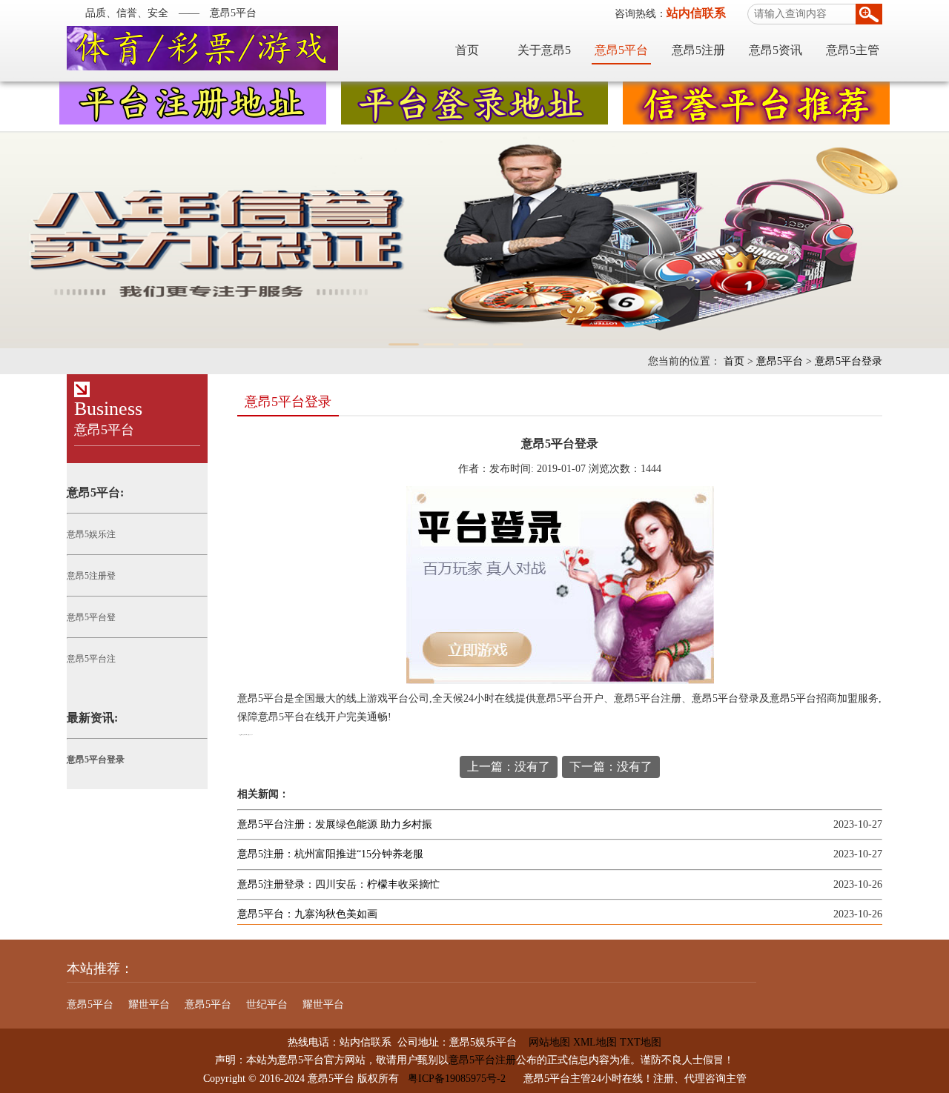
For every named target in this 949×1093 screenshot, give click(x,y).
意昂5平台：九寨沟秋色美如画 (307, 914)
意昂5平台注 (91, 659)
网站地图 (543, 1042)
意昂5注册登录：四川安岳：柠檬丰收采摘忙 (338, 884)
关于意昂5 (544, 50)
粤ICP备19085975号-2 (457, 1078)
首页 (467, 50)
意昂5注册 (698, 50)
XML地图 (595, 1042)
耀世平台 (149, 1004)
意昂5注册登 (91, 576)
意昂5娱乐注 (91, 534)
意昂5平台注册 (482, 1060)
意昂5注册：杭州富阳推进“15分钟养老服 (330, 854)
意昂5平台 (621, 50)
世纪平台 (267, 1004)
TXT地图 (640, 1042)
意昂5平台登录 (848, 361)
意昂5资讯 (775, 50)
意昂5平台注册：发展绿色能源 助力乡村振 (334, 824)
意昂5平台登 (91, 617)
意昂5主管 (852, 50)
